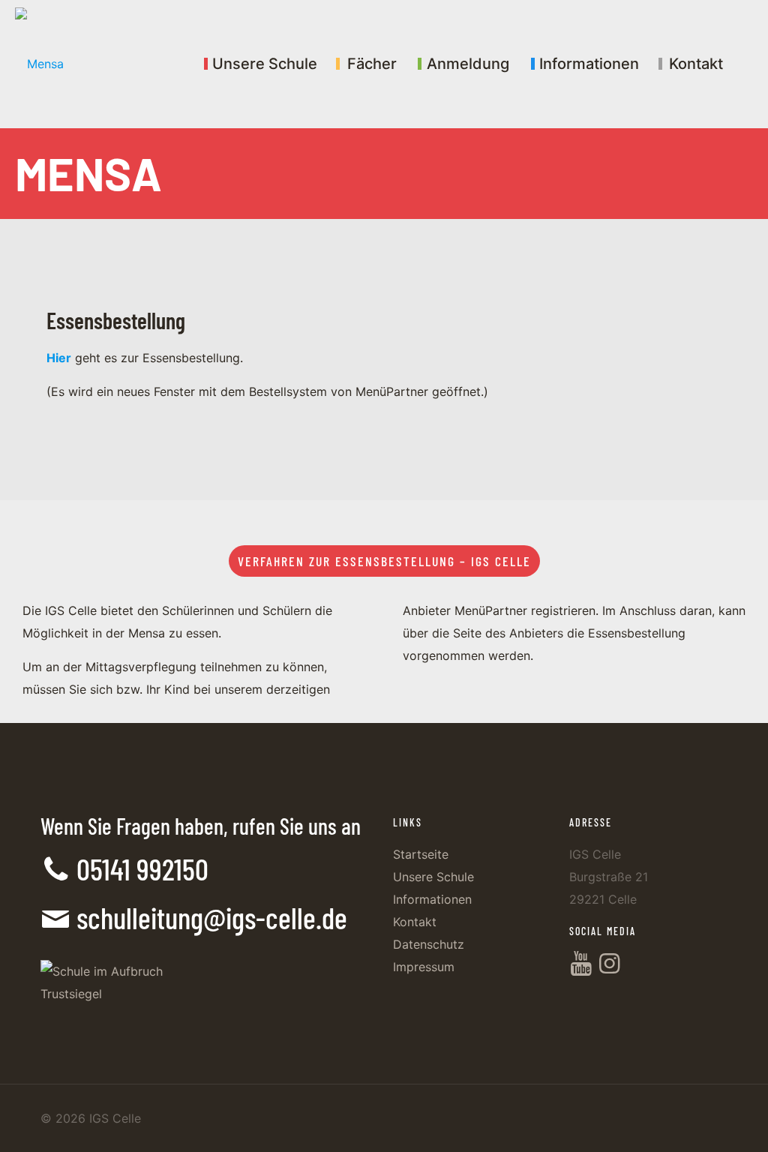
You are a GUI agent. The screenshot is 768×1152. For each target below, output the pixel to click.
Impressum (423, 966)
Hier (58, 357)
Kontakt (414, 921)
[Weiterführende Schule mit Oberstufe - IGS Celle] (39, 64)
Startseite (420, 854)
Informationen (432, 899)
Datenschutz (428, 944)
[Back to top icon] (696, 1121)
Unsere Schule (433, 876)
